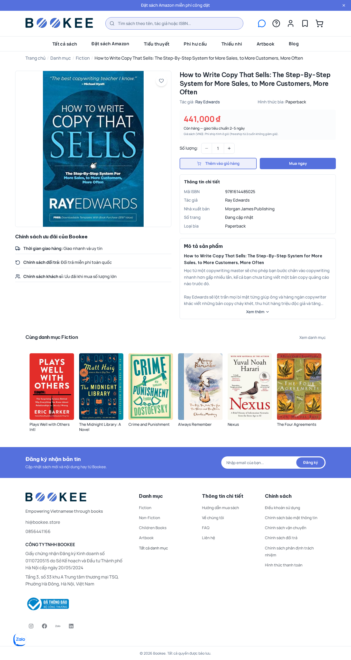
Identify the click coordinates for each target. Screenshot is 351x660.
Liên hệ (208, 537)
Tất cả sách (64, 44)
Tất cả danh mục (153, 548)
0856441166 (38, 531)
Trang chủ (35, 58)
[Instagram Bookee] (31, 626)
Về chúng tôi (213, 517)
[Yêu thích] (305, 23)
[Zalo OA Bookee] (57, 626)
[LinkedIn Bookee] (71, 626)
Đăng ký (310, 462)
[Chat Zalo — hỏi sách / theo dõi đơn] (262, 23)
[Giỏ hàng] (319, 23)
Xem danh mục (312, 337)
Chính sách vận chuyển (285, 527)
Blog (294, 43)
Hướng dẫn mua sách (220, 507)
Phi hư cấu (195, 44)
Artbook (265, 44)
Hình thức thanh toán (283, 565)
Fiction (83, 58)
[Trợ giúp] (276, 23)
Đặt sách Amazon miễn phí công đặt (175, 5)
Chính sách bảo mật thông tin (291, 517)
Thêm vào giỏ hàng (222, 163)
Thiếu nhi (231, 44)
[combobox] (174, 23)
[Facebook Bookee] (44, 626)
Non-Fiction (149, 517)
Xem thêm (255, 311)
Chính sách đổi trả (281, 537)
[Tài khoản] (290, 23)
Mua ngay (298, 163)
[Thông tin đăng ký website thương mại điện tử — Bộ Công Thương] (76, 604)
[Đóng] (344, 5)
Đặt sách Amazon (110, 43)
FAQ (205, 527)
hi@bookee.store (42, 522)
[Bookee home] (59, 23)
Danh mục (60, 58)
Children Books (153, 527)
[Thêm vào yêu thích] (161, 80)
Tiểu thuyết (157, 44)
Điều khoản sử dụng (282, 507)
